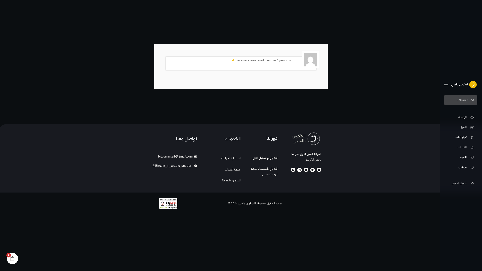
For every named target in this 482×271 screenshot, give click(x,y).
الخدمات (232, 138)
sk (233, 60)
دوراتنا (272, 138)
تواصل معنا (186, 138)
